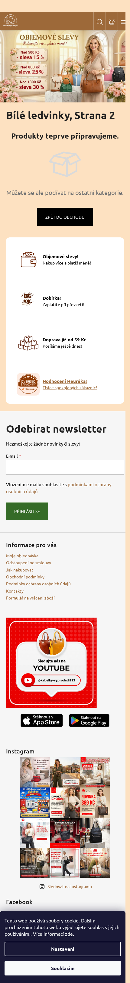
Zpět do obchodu (65, 217)
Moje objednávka (22, 555)
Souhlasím (63, 968)
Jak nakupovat (19, 569)
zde (69, 934)
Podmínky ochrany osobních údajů (38, 583)
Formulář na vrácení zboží (30, 597)
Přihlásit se (27, 511)
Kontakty (15, 590)
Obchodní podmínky (25, 576)
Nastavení (62, 949)
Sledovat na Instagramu (69, 886)
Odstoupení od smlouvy (28, 562)
